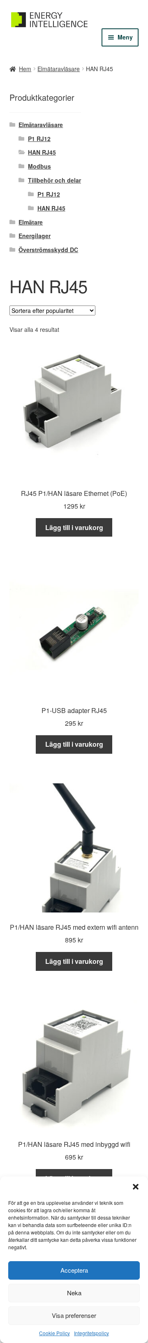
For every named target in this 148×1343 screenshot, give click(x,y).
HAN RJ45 (42, 152)
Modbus (39, 166)
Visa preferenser (74, 1315)
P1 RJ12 (39, 138)
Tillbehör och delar (54, 180)
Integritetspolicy (91, 1332)
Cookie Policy (54, 1332)
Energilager (34, 236)
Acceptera (74, 1270)
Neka (74, 1292)
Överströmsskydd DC (48, 249)
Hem (25, 69)
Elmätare (30, 222)
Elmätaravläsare (58, 69)
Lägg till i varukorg (74, 527)
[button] (136, 1187)
